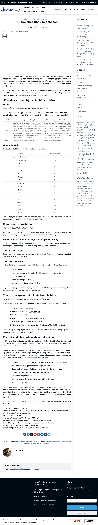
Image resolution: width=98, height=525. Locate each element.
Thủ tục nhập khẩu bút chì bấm (39, 443)
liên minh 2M (87, 151)
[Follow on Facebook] (81, 2)
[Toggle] (94, 82)
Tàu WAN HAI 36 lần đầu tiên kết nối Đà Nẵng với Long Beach (84, 62)
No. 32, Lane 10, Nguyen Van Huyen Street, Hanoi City (18, 2)
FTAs (79, 138)
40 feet (79, 122)
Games (79, 82)
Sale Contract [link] (34, 312)
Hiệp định (82, 140)
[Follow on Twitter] (84, 2)
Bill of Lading (87, 122)
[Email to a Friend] (31, 434)
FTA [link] (40, 219)
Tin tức (43, 7)
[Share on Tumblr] (45, 434)
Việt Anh (45, 27)
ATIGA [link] (20, 170)
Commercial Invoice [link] (36, 318)
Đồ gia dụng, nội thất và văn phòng (37, 19)
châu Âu (87, 127)
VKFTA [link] (20, 189)
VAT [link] (20, 163)
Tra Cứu (79, 108)
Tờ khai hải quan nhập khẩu (22, 308)
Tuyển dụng (81, 111)
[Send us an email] (86, 2)
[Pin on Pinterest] (35, 434)
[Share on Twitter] (28, 434)
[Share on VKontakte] (38, 434)
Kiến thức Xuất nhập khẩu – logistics (84, 87)
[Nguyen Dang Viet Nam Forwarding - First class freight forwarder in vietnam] (11, 9)
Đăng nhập (82, 513)
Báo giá (43, 11)
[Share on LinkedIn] (42, 434)
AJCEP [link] (20, 173)
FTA (91, 135)
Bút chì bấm (57, 441)
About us (35, 7)
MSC (80, 155)
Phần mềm (80, 92)
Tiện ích (35, 11)
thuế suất (86, 186)
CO (92, 130)
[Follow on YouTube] (93, 2)
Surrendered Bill (87, 181)
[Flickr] (95, 2)
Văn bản (89, 201)
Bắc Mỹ (79, 127)
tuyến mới (87, 196)
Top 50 (85, 193)
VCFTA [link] (20, 193)
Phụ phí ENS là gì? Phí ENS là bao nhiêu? (84, 27)
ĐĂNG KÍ (72, 9)
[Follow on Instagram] (82, 2)
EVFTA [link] (20, 206)
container (80, 132)
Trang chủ (27, 7)
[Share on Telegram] (49, 434)
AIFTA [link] (20, 186)
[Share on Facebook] (24, 434)
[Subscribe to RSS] (90, 2)
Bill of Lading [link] (30, 315)
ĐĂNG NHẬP (81, 9)
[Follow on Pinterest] (88, 2)
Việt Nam (81, 201)
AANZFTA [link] (20, 183)
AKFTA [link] (20, 180)
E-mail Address (72, 497)
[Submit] (66, 9)
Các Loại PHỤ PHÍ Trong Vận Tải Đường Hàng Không (84, 34)
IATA (80, 145)
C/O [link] (57, 325)
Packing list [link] (36, 322)
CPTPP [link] (20, 199)
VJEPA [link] (20, 176)
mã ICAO (85, 162)
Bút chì (50, 441)
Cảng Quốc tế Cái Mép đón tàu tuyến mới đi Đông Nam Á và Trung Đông (85, 52)
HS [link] (22, 112)
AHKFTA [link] (20, 202)
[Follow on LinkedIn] (92, 2)
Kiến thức (27, 11)
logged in (19, 469)
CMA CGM (82, 130)
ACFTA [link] (20, 167)
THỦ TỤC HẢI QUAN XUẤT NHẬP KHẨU (83, 98)
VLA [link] (37, 418)
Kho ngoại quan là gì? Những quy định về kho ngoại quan (85, 42)
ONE (85, 170)
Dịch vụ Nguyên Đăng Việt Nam (84, 77)
